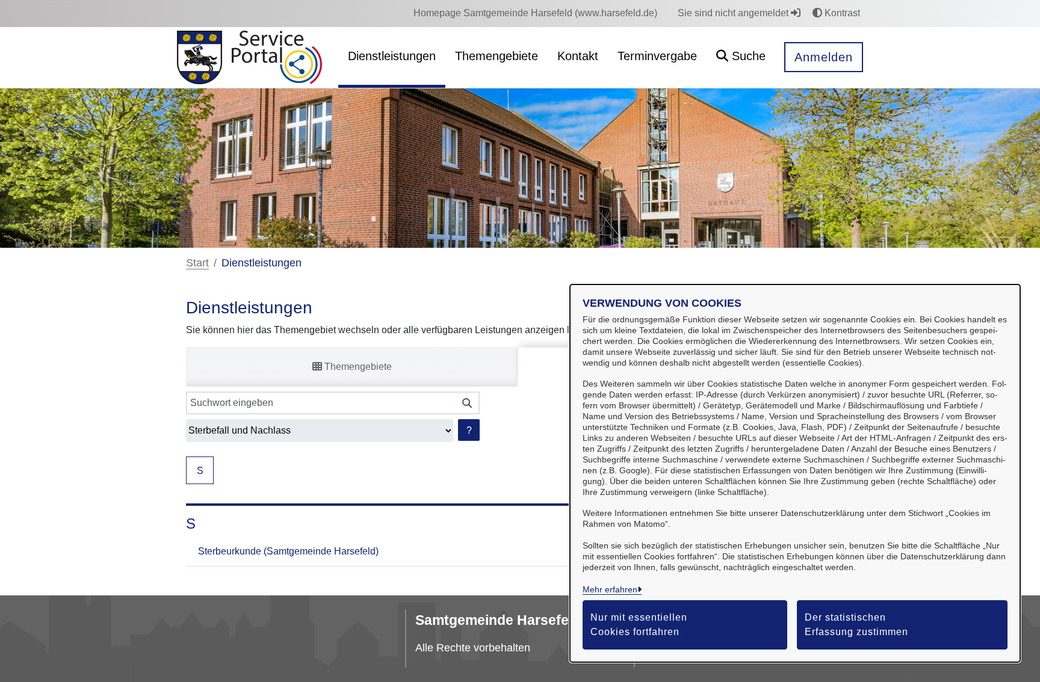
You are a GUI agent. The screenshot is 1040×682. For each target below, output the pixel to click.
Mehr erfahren (610, 589)
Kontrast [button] (841, 13)
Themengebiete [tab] (357, 366)
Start (197, 263)
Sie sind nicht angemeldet (734, 13)
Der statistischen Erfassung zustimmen (856, 624)
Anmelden (823, 57)
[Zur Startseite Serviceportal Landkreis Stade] (277, 58)
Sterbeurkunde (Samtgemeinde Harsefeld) (288, 551)
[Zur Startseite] (199, 58)
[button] (741, 57)
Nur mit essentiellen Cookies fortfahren (638, 624)
